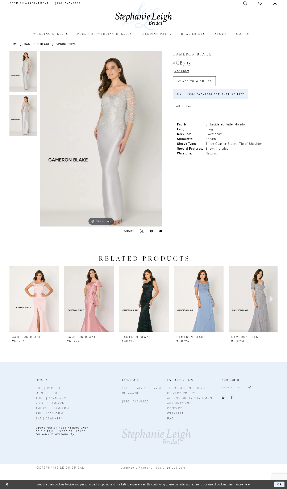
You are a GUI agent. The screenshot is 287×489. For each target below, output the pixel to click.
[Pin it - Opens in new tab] (151, 231)
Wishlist (175, 413)
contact (175, 408)
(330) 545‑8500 (135, 401)
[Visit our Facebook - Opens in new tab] (232, 397)
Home (13, 44)
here (247, 484)
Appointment (179, 403)
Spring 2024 (66, 44)
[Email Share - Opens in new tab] (160, 231)
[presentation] (34, 299)
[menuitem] (50, 33)
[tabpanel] (23, 73)
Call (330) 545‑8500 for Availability (211, 94)
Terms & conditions (186, 388)
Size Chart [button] (182, 71)
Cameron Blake (37, 44)
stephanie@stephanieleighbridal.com (153, 468)
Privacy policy (181, 393)
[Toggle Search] (245, 3)
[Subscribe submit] (249, 387)
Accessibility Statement (191, 398)
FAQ (170, 418)
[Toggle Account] (275, 3)
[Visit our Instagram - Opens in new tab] (223, 397)
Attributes (183, 106)
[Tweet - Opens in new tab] (142, 231)
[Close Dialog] (7, 484)
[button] (260, 3)
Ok (279, 484)
